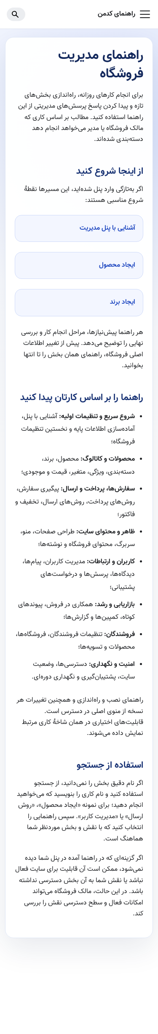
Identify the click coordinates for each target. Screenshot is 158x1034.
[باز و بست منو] (145, 14)
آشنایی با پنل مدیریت (107, 228)
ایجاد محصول (117, 265)
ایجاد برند (122, 302)
